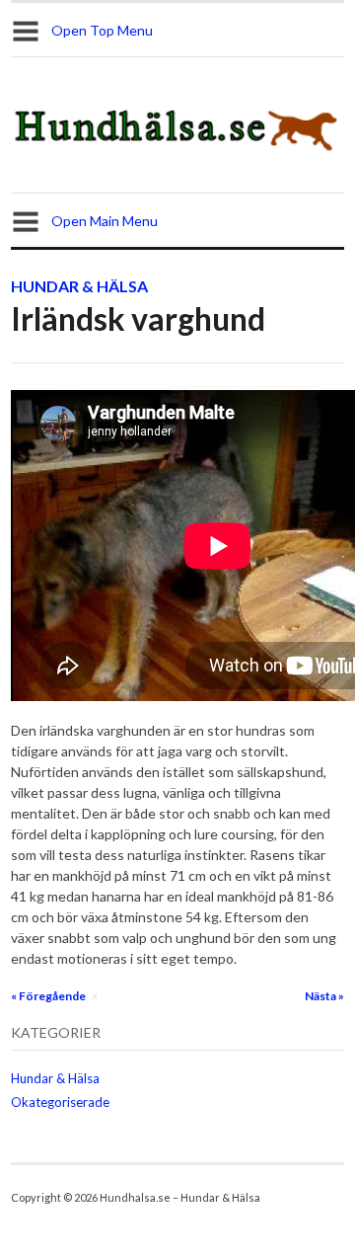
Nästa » (324, 995)
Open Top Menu (102, 30)
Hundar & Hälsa (79, 285)
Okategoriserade (60, 1102)
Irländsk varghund (138, 318)
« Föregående (48, 995)
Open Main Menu (104, 220)
